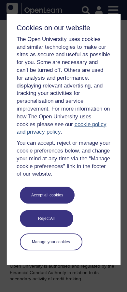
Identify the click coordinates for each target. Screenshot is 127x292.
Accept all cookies (47, 195)
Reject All (46, 218)
